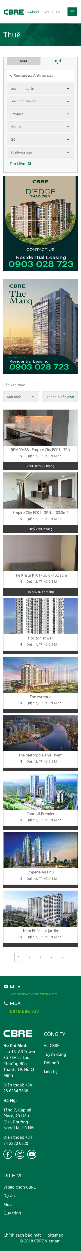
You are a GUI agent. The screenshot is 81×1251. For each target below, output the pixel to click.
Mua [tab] (23, 61)
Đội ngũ (51, 1062)
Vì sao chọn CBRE (19, 1187)
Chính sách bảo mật (22, 1235)
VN (47, 12)
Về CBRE (51, 1045)
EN (58, 12)
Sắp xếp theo (14, 385)
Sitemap (55, 1235)
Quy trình (12, 1213)
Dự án (9, 1195)
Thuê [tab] (57, 61)
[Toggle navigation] (72, 11)
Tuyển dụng (55, 1054)
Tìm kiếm (18, 163)
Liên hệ (51, 1071)
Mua (7, 1204)
